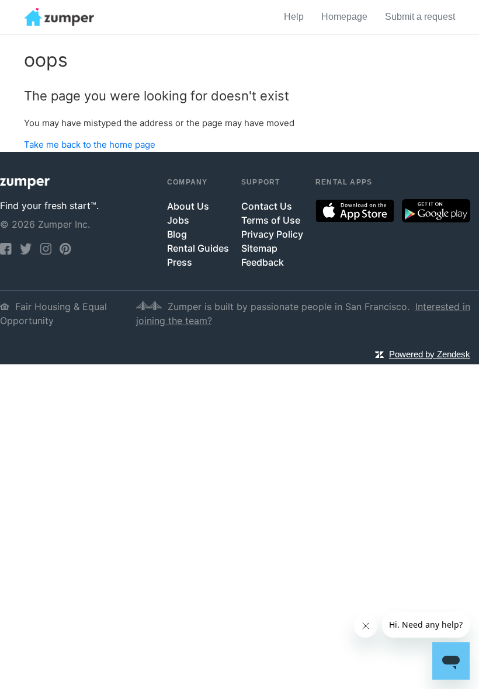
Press (179, 262)
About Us (188, 206)
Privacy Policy (272, 234)
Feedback (262, 262)
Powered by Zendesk (429, 354)
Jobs (178, 220)
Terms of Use (270, 220)
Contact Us (266, 206)
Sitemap (259, 248)
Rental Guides (198, 248)
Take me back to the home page (89, 144)
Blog (177, 234)
